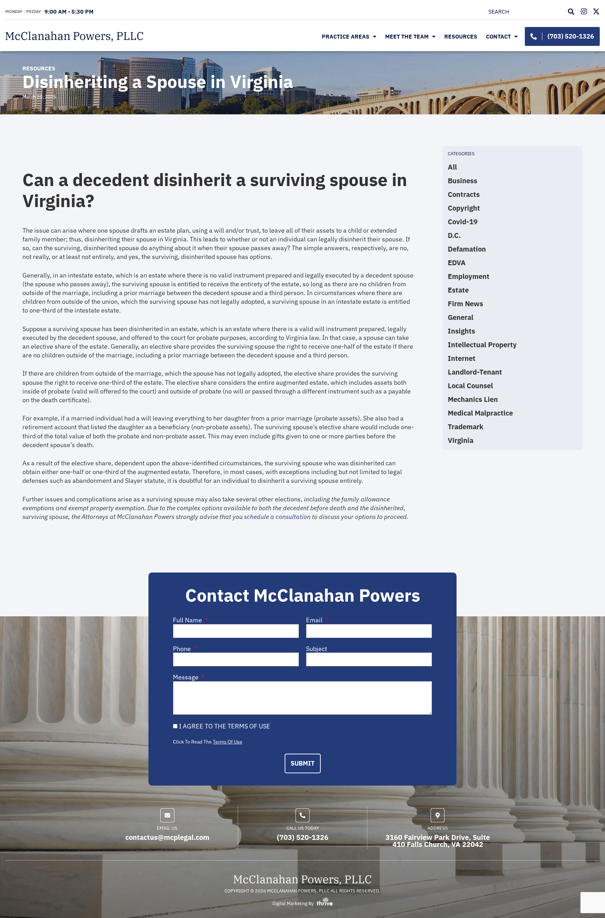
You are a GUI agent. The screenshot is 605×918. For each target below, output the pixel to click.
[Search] (572, 11)
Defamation (467, 249)
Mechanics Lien (473, 399)
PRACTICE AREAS (345, 36)
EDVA (457, 263)
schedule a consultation (277, 517)
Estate (458, 290)
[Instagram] (583, 11)
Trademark (466, 427)
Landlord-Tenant (475, 372)
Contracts (464, 194)
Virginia (460, 440)
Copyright (464, 208)
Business (462, 181)
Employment (468, 276)
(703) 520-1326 (302, 837)
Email (315, 620)
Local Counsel (470, 386)
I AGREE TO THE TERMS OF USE (224, 726)
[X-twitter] (596, 11)
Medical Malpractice (480, 413)
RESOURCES (460, 36)
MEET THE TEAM (407, 36)
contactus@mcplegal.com (167, 837)
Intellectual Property (482, 345)
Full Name (188, 620)
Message (186, 677)
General (460, 317)
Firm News (465, 304)
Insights (461, 331)
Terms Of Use (227, 742)
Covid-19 (463, 222)
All (452, 167)
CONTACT (498, 36)
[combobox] (526, 11)
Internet (461, 358)
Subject (316, 649)
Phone (182, 649)
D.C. (454, 235)
